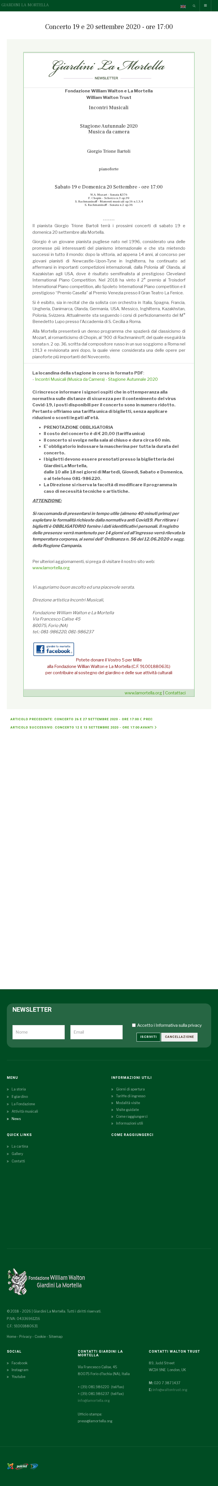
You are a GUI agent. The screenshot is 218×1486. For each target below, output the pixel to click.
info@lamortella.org (94, 1400)
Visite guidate (127, 1110)
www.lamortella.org (51, 567)
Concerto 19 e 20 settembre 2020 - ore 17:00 (109, 26)
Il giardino (20, 1096)
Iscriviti (148, 1037)
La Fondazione (23, 1104)
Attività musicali (25, 1111)
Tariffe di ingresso (130, 1096)
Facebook (20, 1363)
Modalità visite (128, 1103)
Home (11, 1336)
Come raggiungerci (132, 1116)
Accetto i (169, 1025)
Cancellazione (179, 1037)
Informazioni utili (129, 1123)
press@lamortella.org (95, 1421)
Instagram (20, 1370)
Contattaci (175, 693)
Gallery (17, 1154)
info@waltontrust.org (170, 1390)
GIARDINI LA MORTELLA (25, 5)
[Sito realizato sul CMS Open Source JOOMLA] (10, 1466)
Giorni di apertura (130, 1089)
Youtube (18, 1377)
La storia (19, 1089)
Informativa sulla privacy (179, 1025)
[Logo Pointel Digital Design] (34, 1466)
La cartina (20, 1146)
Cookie (40, 1336)
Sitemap (55, 1336)
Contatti (18, 1161)
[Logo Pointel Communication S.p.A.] (22, 1466)
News (16, 1119)
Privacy (25, 1336)
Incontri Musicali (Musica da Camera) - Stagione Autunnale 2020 (96, 379)
